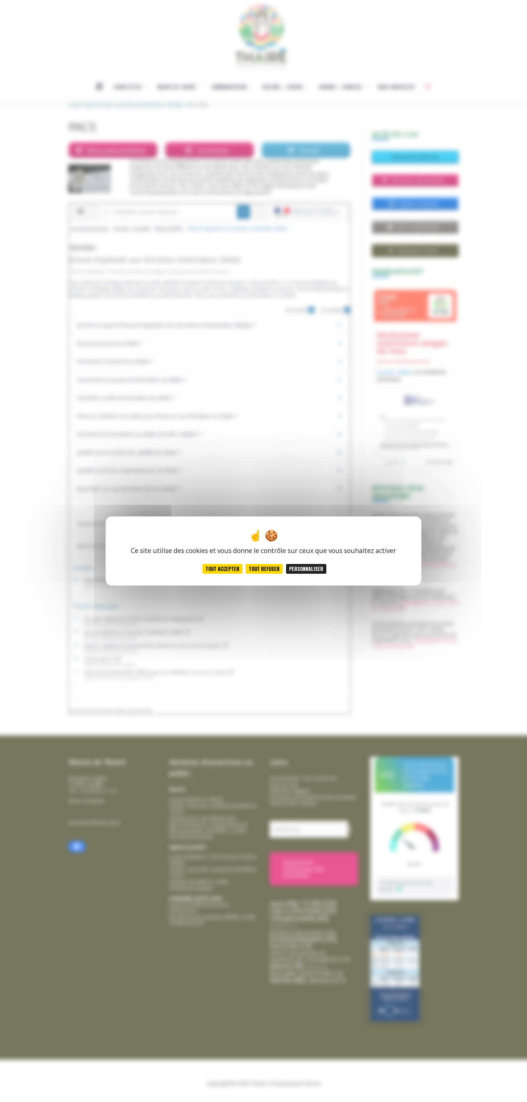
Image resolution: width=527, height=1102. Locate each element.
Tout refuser (264, 569)
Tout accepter (222, 569)
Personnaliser (306, 569)
